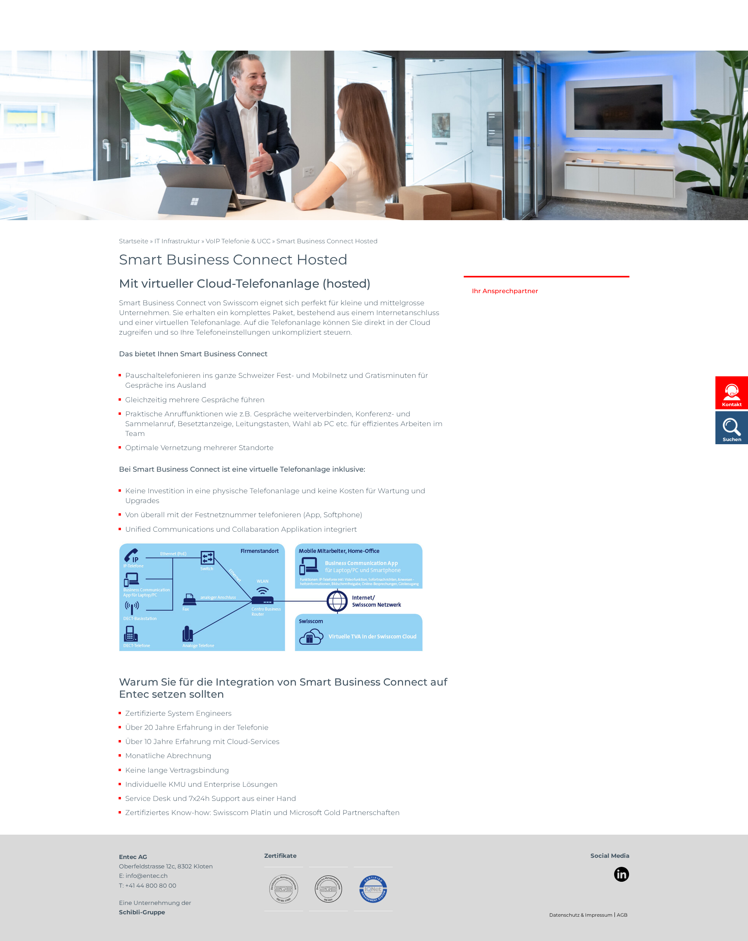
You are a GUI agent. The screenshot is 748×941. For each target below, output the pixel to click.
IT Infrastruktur (177, 241)
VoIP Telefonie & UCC (238, 241)
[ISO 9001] (328, 889)
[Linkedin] (621, 874)
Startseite (133, 241)
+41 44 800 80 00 (150, 885)
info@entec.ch (147, 875)
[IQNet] (373, 889)
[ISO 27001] (283, 889)
